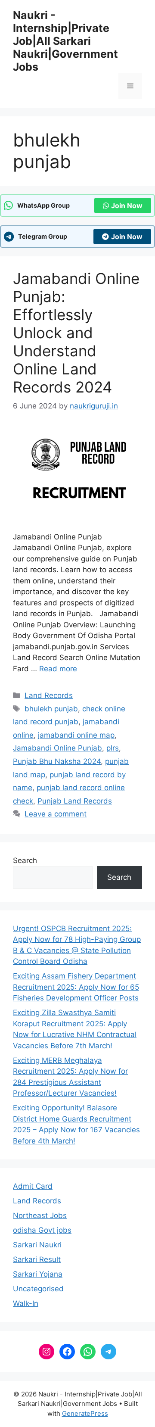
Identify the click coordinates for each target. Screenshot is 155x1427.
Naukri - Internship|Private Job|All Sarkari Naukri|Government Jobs (65, 41)
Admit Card (33, 1186)
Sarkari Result (37, 1259)
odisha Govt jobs (42, 1230)
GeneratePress (85, 1413)
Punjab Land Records (74, 801)
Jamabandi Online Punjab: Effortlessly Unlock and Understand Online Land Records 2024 (76, 332)
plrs (112, 748)
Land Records (49, 695)
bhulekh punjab (51, 708)
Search (25, 860)
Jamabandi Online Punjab (57, 748)
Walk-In (25, 1303)
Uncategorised (38, 1288)
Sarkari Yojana (37, 1274)
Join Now (127, 205)
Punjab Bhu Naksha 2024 (57, 761)
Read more (58, 668)
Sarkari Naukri (37, 1244)
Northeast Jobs (40, 1215)
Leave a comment (56, 814)
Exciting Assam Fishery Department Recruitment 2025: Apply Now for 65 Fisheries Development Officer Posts (76, 987)
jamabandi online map (76, 735)
